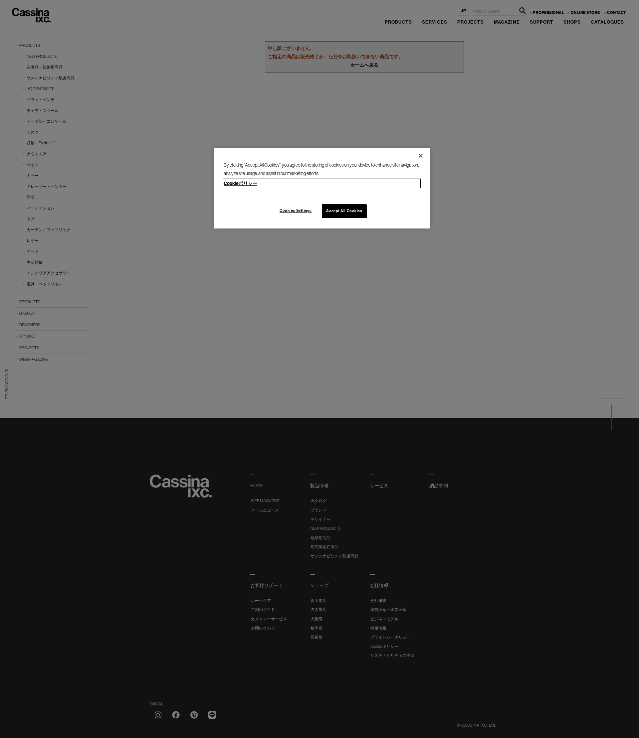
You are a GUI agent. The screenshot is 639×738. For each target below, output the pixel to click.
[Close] (420, 155)
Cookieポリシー (240, 183)
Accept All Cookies (344, 211)
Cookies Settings (296, 210)
